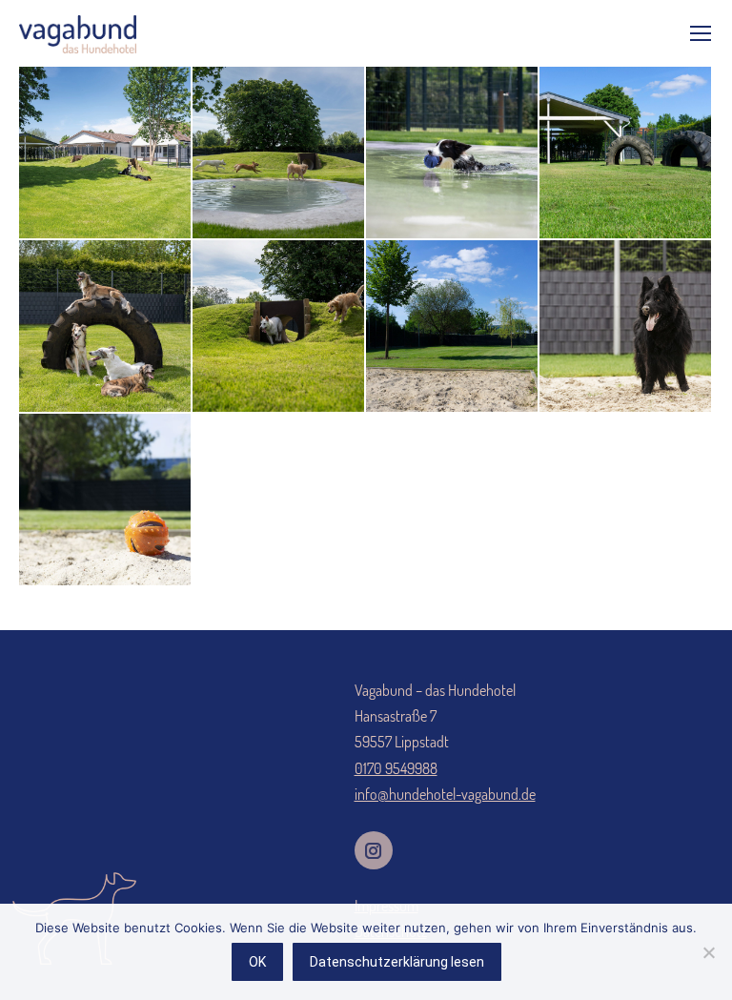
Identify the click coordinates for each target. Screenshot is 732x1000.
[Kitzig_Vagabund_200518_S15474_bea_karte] (279, 153)
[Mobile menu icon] (700, 33)
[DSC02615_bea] (106, 500)
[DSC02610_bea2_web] (626, 153)
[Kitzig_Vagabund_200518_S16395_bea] (452, 153)
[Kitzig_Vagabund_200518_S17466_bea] (106, 153)
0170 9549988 (396, 768)
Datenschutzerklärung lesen (397, 961)
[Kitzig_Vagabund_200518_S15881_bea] (279, 327)
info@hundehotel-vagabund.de (445, 794)
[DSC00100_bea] (626, 327)
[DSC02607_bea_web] (452, 327)
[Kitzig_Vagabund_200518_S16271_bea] (106, 327)
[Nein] (708, 952)
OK (257, 961)
